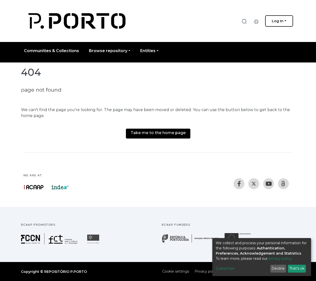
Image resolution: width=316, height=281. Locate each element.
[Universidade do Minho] (93, 243)
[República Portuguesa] (192, 242)
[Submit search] (244, 21)
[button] (257, 21)
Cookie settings (175, 271)
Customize (225, 268)
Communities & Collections (51, 50)
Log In (277, 21)
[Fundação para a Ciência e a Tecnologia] (50, 243)
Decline (278, 268)
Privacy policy (206, 271)
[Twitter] (253, 183)
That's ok (296, 268)
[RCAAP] (283, 183)
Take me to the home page (158, 132)
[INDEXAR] (60, 187)
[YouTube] (268, 183)
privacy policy (280, 258)
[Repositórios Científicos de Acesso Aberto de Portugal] (33, 187)
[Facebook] (239, 183)
